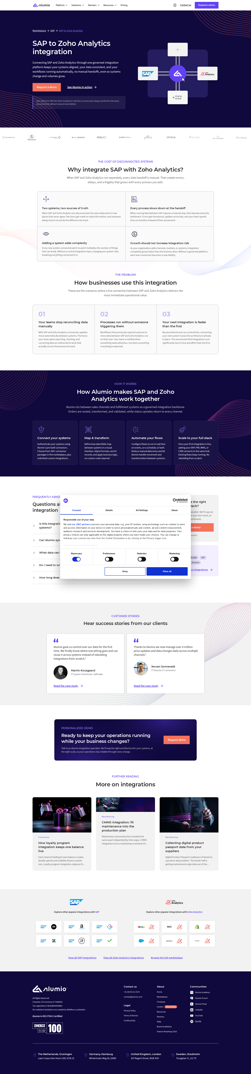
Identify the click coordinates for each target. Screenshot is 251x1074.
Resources (161, 1011)
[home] (43, 5)
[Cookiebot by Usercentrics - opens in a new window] (175, 500)
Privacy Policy (130, 1010)
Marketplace (162, 996)
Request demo (177, 740)
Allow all (167, 571)
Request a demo (47, 87)
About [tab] (174, 510)
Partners (160, 1016)
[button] (62, 5)
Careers (166, 1006)
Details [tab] (109, 510)
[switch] (109, 559)
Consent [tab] (76, 510)
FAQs (159, 1021)
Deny (125, 571)
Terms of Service (131, 1015)
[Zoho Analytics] (174, 903)
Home (159, 992)
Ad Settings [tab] (142, 510)
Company (161, 1001)
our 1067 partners (81, 524)
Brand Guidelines (164, 1026)
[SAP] (76, 903)
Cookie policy (129, 1020)
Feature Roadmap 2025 (167, 1031)
